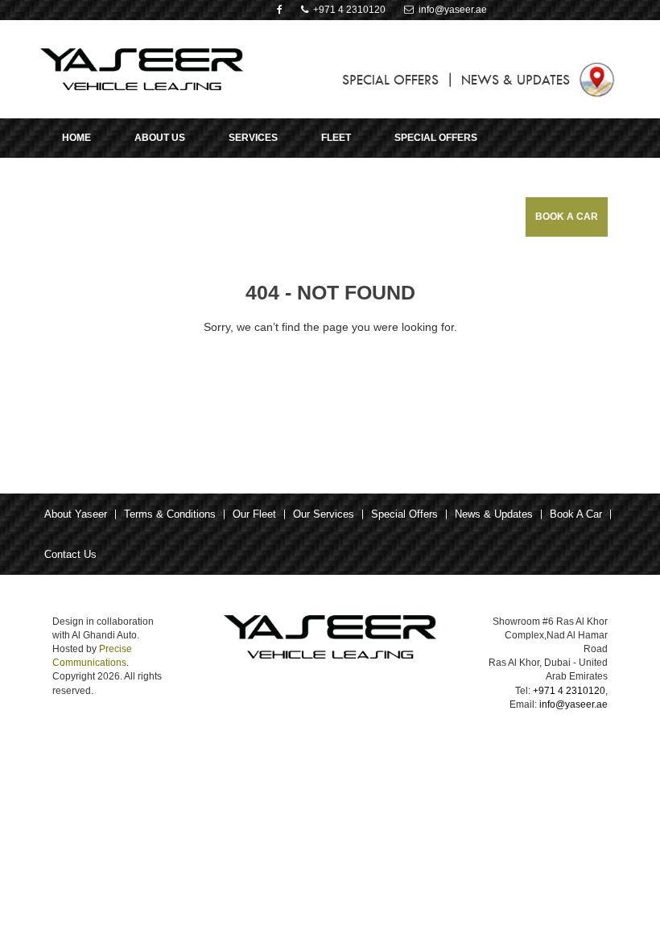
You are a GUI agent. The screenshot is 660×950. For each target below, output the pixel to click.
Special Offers (404, 514)
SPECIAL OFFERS (390, 80)
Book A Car (566, 216)
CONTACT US (105, 177)
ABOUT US (159, 137)
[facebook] (280, 9)
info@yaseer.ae (450, 9)
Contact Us (70, 554)
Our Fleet (254, 514)
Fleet (336, 137)
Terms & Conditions (170, 514)
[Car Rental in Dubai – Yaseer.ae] (141, 68)
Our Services (323, 514)
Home (76, 137)
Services (253, 137)
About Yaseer (75, 514)
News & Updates (494, 514)
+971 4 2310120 (347, 9)
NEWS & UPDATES (515, 80)
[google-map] (597, 78)
